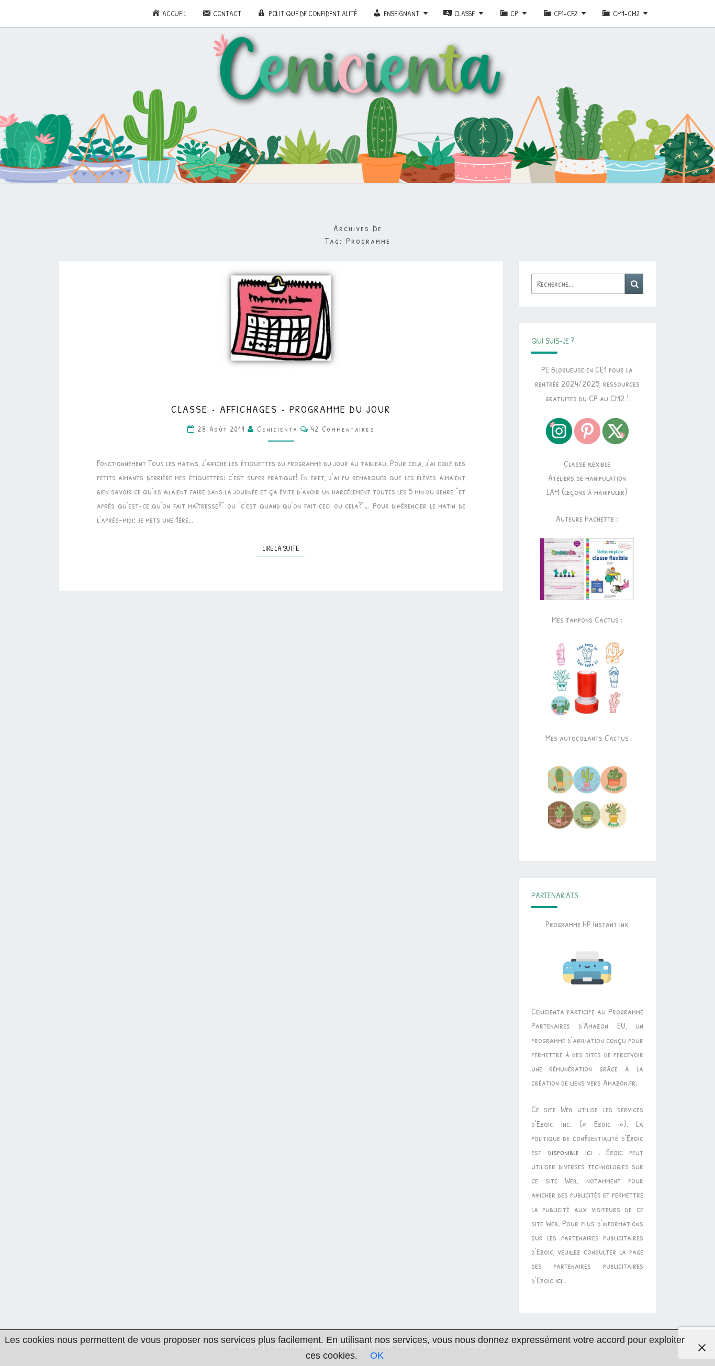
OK (377, 1355)
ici (558, 1280)
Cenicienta (277, 429)
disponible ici (570, 1152)
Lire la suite (284, 548)
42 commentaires (343, 429)
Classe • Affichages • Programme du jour (280, 409)
